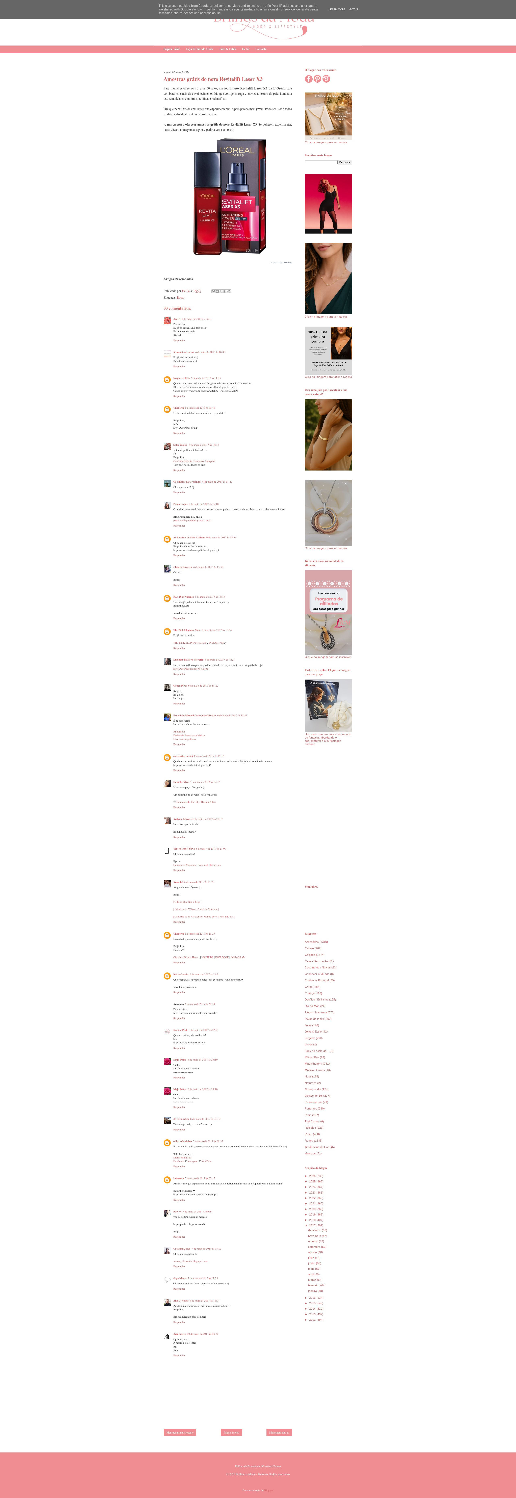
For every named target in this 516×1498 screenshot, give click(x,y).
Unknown (178, 407)
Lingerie (310, 1038)
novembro (315, 1235)
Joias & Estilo (227, 49)
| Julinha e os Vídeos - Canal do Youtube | (196, 909)
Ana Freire (179, 1334)
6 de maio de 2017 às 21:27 (200, 933)
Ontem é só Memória (184, 865)
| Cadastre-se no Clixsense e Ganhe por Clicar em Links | (204, 916)
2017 (312, 1225)
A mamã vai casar (183, 352)
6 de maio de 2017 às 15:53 (221, 537)
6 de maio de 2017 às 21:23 (199, 882)
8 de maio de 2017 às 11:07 (205, 1300)
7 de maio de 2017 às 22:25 (203, 1278)
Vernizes (310, 1153)
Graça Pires (180, 685)
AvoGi (176, 319)
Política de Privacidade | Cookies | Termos (258, 1466)
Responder (179, 340)
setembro (314, 1246)
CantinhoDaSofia (182, 461)
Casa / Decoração (316, 961)
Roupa (309, 1140)
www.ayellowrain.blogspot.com (190, 1261)
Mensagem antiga (279, 1432)
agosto (313, 1252)
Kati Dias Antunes (183, 596)
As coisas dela (181, 1119)
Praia (308, 1115)
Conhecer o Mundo (317, 973)
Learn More (337, 9)
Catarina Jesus (181, 1248)
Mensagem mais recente (180, 1432)
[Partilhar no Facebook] (225, 291)
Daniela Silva (181, 782)
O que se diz (313, 1089)
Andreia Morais (182, 819)
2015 (312, 1303)
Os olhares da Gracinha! (187, 481)
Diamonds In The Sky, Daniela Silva (196, 802)
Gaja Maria (180, 1278)
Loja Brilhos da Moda (199, 49)
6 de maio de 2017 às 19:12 (209, 756)
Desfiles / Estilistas (316, 999)
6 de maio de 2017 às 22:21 (204, 1030)
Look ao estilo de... (317, 1050)
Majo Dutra (179, 1059)
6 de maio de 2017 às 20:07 (208, 819)
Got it (353, 9)
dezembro (315, 1230)
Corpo (309, 986)
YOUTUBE (207, 957)
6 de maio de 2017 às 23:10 (203, 1059)
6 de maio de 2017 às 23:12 (205, 1119)
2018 (312, 1220)
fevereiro (314, 1285)
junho (312, 1263)
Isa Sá (245, 49)
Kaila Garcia (180, 974)
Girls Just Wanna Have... (186, 957)
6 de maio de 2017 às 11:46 (200, 407)
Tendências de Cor (317, 1147)
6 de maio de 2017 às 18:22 (203, 685)
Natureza (310, 1083)
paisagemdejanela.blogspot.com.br (192, 520)
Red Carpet (312, 1121)
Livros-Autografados (184, 739)
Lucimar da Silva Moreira (188, 659)
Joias (308, 1025)
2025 (312, 1181)
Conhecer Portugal (317, 980)
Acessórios (312, 941)
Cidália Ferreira (182, 567)
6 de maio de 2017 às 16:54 (217, 630)
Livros (308, 1044)
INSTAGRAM (216, 642)
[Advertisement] (328, 814)
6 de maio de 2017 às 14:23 (217, 481)
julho (311, 1257)
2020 (312, 1209)
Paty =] (177, 1211)
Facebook (199, 461)
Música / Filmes (315, 1070)
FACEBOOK (222, 957)
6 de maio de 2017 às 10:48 (210, 352)
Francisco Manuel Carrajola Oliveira (194, 715)
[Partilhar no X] (221, 291)
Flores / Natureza (316, 1012)
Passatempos (313, 1102)
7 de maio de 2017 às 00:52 (208, 1141)
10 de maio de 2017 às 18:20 (202, 1334)
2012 (312, 1319)
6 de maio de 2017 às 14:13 (204, 445)
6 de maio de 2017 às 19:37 (205, 782)
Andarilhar (179, 731)
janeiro (313, 1290)
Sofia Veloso (180, 445)
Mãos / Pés (312, 1057)
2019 (312, 1214)
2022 (312, 1198)
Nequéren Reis (181, 378)
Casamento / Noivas (318, 967)
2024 (312, 1186)
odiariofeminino (182, 1141)
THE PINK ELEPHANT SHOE (189, 642)
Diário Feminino (182, 1157)
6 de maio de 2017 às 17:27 (220, 659)
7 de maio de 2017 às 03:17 (198, 1211)
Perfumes (311, 1108)
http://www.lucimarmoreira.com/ (191, 668)
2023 (312, 1192)
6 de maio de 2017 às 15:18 (204, 504)
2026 (312, 1176)
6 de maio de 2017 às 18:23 (232, 715)
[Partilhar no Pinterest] (229, 291)
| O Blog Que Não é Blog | (187, 902)
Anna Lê (178, 882)
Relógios (310, 1127)
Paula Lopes (180, 504)
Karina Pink (180, 1030)
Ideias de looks (314, 1018)
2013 (312, 1314)
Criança (310, 993)
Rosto (180, 297)
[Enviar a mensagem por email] (213, 291)
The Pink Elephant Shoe (187, 630)
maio (311, 1268)
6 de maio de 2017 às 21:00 (211, 848)
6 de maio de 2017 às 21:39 (200, 1004)
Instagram (215, 865)
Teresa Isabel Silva (184, 848)
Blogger (268, 1490)
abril (311, 1274)
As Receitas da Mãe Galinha (189, 537)
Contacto (260, 49)
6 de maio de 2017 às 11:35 (206, 378)
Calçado (310, 954)
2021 (312, 1203)
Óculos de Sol (313, 1095)
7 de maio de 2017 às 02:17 (200, 1178)
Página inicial (171, 49)
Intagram (210, 461)
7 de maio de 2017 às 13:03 (206, 1248)
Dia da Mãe (312, 1006)
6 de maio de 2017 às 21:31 (205, 974)
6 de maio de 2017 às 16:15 (210, 596)
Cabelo (309, 948)
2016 (312, 1297)
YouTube (206, 1161)
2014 (312, 1308)
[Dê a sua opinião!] (217, 291)
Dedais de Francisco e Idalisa (189, 735)
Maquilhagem (313, 1063)
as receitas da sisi (183, 756)
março (312, 1279)
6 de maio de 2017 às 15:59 (208, 567)
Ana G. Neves (180, 1300)
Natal (308, 1076)
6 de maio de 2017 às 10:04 (197, 319)
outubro (313, 1241)
